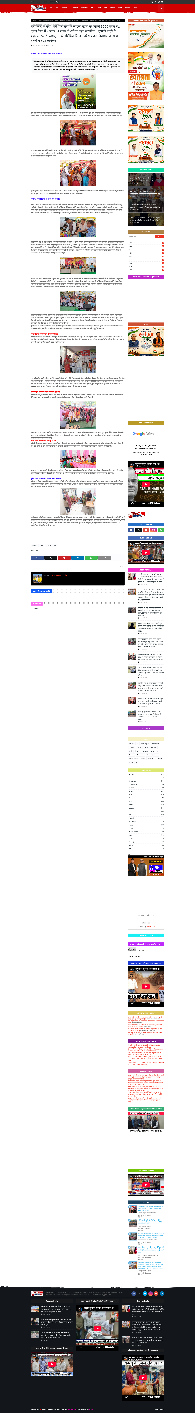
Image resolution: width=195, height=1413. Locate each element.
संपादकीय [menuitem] (127, 8)
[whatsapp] (161, 530)
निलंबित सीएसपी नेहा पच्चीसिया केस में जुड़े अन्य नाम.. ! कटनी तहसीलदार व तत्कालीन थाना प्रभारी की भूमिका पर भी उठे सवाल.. (150, 701)
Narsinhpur (140, 755)
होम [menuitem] (51, 8)
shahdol (150, 758)
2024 (146, 249)
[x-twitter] (155, 2)
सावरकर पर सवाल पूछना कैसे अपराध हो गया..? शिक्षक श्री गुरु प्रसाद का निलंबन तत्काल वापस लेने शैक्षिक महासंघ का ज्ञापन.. (151, 657)
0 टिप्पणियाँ (140, 1217)
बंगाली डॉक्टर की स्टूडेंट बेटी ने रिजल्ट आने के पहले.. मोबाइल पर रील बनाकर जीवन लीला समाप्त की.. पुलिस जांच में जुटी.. (57, 1322)
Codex (91, 1409)
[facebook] (152, 2)
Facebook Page (54, 2)
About (38, 2)
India (41, 545)
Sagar (143, 758)
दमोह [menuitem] (57, 8)
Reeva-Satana (133, 758)
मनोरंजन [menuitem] (112, 8)
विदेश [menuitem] (99, 8)
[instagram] (158, 2)
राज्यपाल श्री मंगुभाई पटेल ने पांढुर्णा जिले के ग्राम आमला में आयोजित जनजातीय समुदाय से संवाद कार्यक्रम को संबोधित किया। (144, 1100)
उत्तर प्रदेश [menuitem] (84, 8)
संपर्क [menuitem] (135, 8)
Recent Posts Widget (132, 1278)
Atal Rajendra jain (39, 45)
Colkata (131, 747)
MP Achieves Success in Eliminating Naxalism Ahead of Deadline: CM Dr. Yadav (144, 1054)
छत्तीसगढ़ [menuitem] (75, 8)
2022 (146, 256)
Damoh (40, 20)
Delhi (146, 747)
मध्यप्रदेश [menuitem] (64, 8)
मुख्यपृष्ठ (34, 20)
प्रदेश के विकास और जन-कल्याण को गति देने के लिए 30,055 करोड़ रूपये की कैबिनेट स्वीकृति (145, 1018)
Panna (149, 755)
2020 (146, 263)
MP (55, 545)
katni (152, 751)
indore (137, 751)
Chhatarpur (145, 744)
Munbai (131, 755)
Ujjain (131, 762)
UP (136, 762)
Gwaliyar (153, 747)
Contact (45, 2)
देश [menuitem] (92, 8)
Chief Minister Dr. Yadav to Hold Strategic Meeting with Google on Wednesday (146, 1063)
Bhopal (131, 744)
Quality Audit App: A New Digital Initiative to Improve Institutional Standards (144, 1046)
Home (33, 2)
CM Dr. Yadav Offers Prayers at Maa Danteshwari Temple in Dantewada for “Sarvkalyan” (145, 1050)
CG (137, 744)
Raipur (156, 755)
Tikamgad (159, 758)
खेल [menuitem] (105, 8)
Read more (148, 1215)
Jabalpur (48, 545)
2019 (146, 266)
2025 (146, 246)
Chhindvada (155, 744)
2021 (146, 260)
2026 (146, 243)
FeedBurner (151, 927)
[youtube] (162, 2)
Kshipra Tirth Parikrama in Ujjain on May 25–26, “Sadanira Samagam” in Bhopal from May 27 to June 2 (145, 1058)
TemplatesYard (73, 1409)
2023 (146, 253)
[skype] (145, 1293)
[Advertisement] (146, 375)
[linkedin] (162, 1293)
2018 (146, 270)
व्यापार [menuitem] (120, 8)
